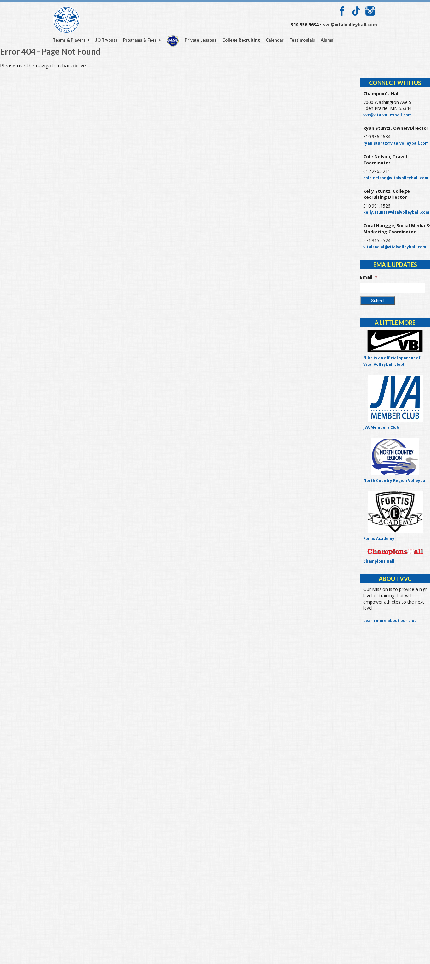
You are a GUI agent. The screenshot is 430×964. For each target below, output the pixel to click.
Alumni (328, 40)
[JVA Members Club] (395, 398)
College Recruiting (241, 40)
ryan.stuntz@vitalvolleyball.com (396, 143)
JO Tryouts (106, 40)
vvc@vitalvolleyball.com (350, 24)
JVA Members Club (381, 427)
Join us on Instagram (370, 11)
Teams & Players (69, 40)
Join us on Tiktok (356, 11)
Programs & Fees (140, 40)
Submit (377, 300)
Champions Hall (378, 561)
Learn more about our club (390, 620)
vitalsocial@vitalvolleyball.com (394, 247)
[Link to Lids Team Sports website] (395, 341)
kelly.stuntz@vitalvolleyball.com (396, 212)
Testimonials (302, 40)
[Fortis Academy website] (395, 512)
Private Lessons (201, 40)
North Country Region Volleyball (395, 480)
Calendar (275, 40)
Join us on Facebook (342, 11)
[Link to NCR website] (395, 456)
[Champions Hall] (395, 552)
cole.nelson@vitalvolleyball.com (395, 178)
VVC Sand (173, 40)
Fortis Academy (378, 538)
